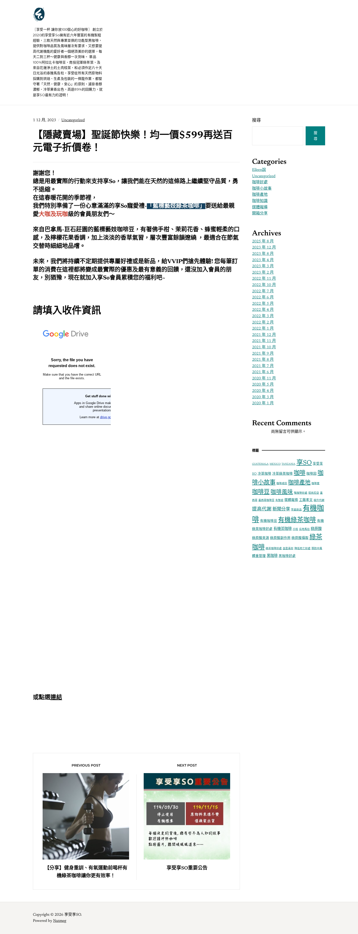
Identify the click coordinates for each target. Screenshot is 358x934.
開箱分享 (260, 213)
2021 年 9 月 (263, 354)
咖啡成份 (281, 483)
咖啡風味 (282, 492)
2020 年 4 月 (263, 391)
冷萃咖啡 (264, 474)
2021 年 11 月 (264, 341)
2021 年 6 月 (263, 372)
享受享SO (62, 19)
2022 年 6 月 (263, 297)
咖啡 (299, 473)
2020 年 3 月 (263, 397)
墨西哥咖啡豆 (266, 500)
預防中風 (316, 548)
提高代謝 (262, 509)
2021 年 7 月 (263, 366)
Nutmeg (59, 921)
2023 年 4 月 (263, 260)
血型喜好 (288, 548)
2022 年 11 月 (264, 279)
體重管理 (259, 556)
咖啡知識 (260, 201)
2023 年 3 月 (263, 266)
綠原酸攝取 (300, 538)
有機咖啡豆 (268, 521)
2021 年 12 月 (264, 335)
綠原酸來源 (260, 538)
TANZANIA (288, 464)
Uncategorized (73, 120)
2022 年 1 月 (263, 329)
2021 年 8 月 (263, 360)
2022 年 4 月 (263, 310)
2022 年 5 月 (263, 304)
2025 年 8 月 (263, 241)
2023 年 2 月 (263, 273)
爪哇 (295, 529)
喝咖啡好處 (300, 493)
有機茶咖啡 (282, 529)
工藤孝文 (306, 500)
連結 (56, 698)
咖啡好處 (260, 182)
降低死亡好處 (302, 548)
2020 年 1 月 (263, 403)
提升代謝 (319, 500)
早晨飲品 (296, 510)
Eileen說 (259, 170)
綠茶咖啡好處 (274, 548)
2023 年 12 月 (264, 248)
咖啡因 (311, 474)
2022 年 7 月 (263, 291)
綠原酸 (316, 529)
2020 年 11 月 (264, 378)
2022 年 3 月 (263, 316)
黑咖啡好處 (287, 556)
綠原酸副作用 (280, 538)
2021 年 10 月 (264, 347)
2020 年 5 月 (263, 385)
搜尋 (256, 121)
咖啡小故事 (262, 189)
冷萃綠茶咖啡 (282, 474)
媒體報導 (260, 207)
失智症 (279, 500)
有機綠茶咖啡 (297, 520)
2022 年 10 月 (264, 285)
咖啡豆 (261, 492)
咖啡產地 (260, 195)
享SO (304, 463)
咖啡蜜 (315, 483)
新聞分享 (281, 509)
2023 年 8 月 (263, 254)
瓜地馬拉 (304, 529)
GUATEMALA (260, 464)
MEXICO (275, 464)
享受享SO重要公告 (187, 868)
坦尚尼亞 (313, 493)
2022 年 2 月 (263, 322)
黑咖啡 (272, 556)
